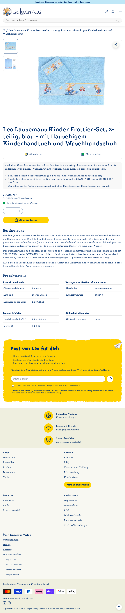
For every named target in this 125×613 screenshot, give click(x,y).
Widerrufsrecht (73, 515)
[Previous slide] (25, 81)
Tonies (7, 477)
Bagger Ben (11, 560)
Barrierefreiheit (73, 520)
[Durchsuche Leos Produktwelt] (117, 20)
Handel (7, 545)
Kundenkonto (71, 477)
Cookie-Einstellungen (76, 525)
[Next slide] (117, 81)
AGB (66, 510)
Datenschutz (71, 505)
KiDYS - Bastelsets (14, 565)
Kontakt (68, 457)
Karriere (8, 549)
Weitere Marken (12, 554)
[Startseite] (4, 30)
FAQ (66, 462)
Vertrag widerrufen (77, 484)
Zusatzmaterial (11, 510)
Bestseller (8, 462)
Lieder (7, 505)
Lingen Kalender (13, 570)
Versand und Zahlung (76, 467)
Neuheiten (9, 457)
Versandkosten (25, 198)
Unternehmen (11, 540)
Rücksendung (72, 472)
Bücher (7, 467)
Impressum (70, 500)
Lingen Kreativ (12, 575)
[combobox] (62, 20)
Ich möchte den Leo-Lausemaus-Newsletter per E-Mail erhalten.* (47, 386)
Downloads (9, 472)
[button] (113, 11)
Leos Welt (8, 500)
